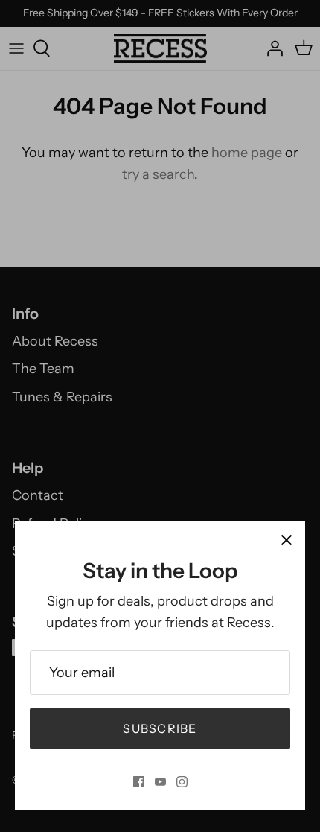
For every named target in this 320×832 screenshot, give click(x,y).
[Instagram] (182, 781)
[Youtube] (160, 781)
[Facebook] (138, 781)
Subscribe (160, 728)
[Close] (286, 540)
